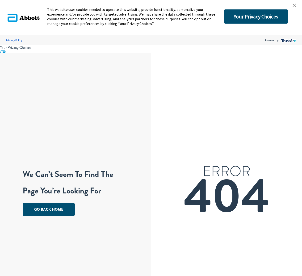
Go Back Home (48, 209)
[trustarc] (288, 40)
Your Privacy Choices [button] (256, 16)
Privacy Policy (14, 40)
